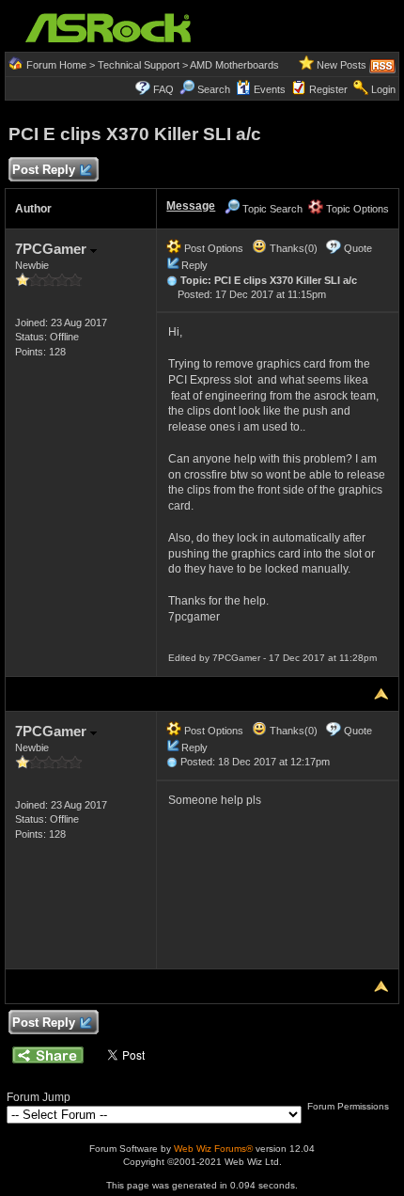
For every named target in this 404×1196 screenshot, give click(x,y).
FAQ (163, 89)
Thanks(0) (292, 248)
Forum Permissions (349, 1106)
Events (270, 89)
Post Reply (43, 170)
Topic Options (356, 208)
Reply (194, 265)
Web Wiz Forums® (213, 1148)
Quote (358, 248)
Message (190, 205)
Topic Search (271, 208)
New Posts (341, 65)
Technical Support (138, 65)
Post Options (212, 248)
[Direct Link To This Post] (172, 280)
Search (213, 89)
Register (328, 89)
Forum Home (56, 65)
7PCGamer (52, 249)
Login (383, 89)
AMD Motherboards (234, 65)
